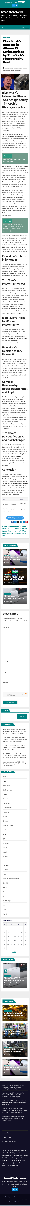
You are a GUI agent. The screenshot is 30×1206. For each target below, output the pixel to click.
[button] (23, 27)
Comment (6, 627)
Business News (8, 790)
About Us (5, 1129)
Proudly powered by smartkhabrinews (15, 1196)
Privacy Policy (6, 1137)
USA (4, 909)
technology (18, 70)
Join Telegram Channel (16, 518)
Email (5, 672)
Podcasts (6, 865)
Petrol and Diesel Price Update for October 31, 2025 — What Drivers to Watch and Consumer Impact (15, 739)
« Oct (14, 952)
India (4, 834)
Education (6, 803)
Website (5, 683)
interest (16, 68)
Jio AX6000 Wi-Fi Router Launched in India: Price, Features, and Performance (14, 599)
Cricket (5, 799)
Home (4, 1199)
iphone (20, 68)
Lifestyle (5, 843)
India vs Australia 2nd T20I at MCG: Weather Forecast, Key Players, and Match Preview (14, 764)
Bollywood (6, 785)
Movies (5, 856)
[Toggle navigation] (27, 27)
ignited (11, 68)
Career (5, 794)
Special (5, 883)
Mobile (5, 852)
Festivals (6, 812)
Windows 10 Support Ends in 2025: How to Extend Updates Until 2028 (16, 982)
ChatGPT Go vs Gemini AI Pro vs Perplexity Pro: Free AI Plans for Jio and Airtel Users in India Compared (14, 755)
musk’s (25, 68)
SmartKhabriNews (12, 12)
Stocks (5, 892)
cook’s (6, 68)
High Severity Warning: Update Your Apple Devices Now (8, 530)
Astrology (6, 777)
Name (5, 662)
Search (5, 710)
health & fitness (8, 825)
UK (4, 905)
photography (6, 70)
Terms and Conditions (9, 1141)
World (5, 914)
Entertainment (7, 808)
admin (9, 984)
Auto (4, 781)
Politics (5, 870)
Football (5, 816)
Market (5, 847)
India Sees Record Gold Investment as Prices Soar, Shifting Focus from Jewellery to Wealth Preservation (14, 731)
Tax (4, 896)
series (12, 70)
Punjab (5, 874)
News (5, 861)
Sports (5, 887)
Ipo (4, 839)
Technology (6, 37)
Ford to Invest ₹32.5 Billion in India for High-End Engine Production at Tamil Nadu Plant (14, 747)
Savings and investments (11, 878)
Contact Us (5, 1133)
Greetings (6, 821)
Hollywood (6, 830)
